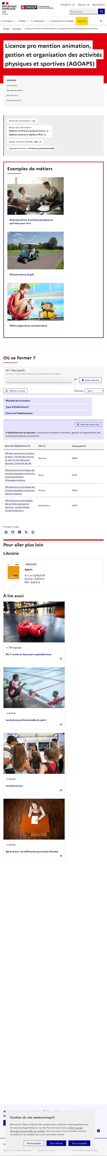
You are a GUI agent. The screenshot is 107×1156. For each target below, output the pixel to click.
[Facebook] (33, 532)
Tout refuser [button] (56, 1143)
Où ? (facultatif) (15, 370)
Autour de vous (92, 380)
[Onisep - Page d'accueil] (29, 7)
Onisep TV (66, 4)
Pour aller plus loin (14, 100)
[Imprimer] (6, 532)
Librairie (82, 4)
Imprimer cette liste (89, 424)
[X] (26, 532)
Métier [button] (23, 21)
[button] (47, 401)
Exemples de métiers (15, 90)
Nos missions (99, 4)
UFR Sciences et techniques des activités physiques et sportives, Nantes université (20, 490)
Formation (17, 28)
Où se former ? (13, 95)
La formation (12, 85)
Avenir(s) (82, 21)
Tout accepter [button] (79, 1143)
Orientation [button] (38, 21)
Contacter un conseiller (62, 21)
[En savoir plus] (48, 131)
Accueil (6, 28)
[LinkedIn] (19, 532)
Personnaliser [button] (34, 1143)
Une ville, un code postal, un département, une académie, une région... (34, 373)
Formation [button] (8, 21)
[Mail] (13, 532)
